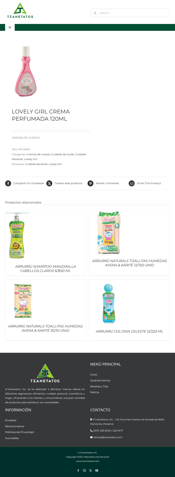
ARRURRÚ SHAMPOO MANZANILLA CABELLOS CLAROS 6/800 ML (45, 268)
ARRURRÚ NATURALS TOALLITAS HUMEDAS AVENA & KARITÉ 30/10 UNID (45, 328)
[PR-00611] (44, 69)
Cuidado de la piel (62, 154)
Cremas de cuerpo (38, 154)
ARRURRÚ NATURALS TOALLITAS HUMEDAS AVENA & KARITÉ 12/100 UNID (129, 263)
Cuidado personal (36, 164)
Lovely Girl (30, 159)
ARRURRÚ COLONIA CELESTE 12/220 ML (129, 331)
